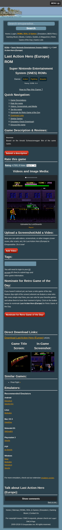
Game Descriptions (18, 100)
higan (6, 459)
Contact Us (34, 513)
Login (13, 34)
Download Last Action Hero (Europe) (24, 338)
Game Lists (38, 40)
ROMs (7, 47)
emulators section (47, 478)
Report (31, 227)
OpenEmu (8, 422)
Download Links (17, 115)
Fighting (34, 79)
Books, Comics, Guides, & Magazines (34, 37)
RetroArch (8, 401)
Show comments (31, 498)
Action (25, 79)
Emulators (42, 34)
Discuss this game (18, 125)
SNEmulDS (9, 431)
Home (7, 34)
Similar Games (17, 119)
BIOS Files (52, 34)
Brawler (43, 79)
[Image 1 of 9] (31, 202)
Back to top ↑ (52, 502)
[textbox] (17, 263)
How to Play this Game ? (31, 89)
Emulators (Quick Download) (22, 122)
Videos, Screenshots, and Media (24, 106)
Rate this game (17, 103)
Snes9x (7, 440)
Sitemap (15, 510)
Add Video (11, 250)
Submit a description (16, 153)
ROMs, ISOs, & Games (27, 34)
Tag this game (16, 109)
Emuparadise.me (29, 524)
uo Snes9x (8, 450)
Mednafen (8, 413)
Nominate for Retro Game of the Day (25, 112)
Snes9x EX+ (9, 404)
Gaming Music (12, 37)
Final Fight (16, 382)
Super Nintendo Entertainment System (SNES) (29, 47)
